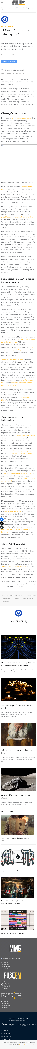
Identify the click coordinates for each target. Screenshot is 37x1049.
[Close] (33, 1044)
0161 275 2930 (7, 1024)
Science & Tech (11, 55)
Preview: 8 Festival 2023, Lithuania (12, 933)
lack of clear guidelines (13, 511)
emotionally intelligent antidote (14, 566)
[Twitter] (2, 523)
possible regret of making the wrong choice (17, 217)
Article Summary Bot (9, 61)
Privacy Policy (23, 1044)
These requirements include (12, 359)
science (17, 599)
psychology (6, 599)
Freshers (20, 596)
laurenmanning (8, 38)
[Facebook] (2, 519)
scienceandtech (28, 599)
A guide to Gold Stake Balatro (11, 871)
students (6, 602)
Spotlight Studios (22, 1020)
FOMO (11, 596)
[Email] (2, 527)
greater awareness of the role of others (17, 473)
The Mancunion (24, 1018)
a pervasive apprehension (22, 118)
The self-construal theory (25, 435)
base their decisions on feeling (22, 453)
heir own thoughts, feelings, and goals (16, 451)
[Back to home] (18, 2)
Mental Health (31, 596)
